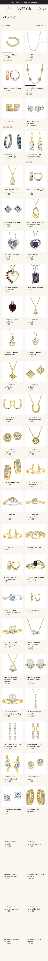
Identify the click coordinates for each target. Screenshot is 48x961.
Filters (8, 25)
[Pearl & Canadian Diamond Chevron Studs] (35, 664)
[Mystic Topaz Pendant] (35, 274)
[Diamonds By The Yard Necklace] (35, 861)
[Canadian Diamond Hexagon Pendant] (35, 436)
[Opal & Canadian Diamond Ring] (12, 629)
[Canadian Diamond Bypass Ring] (12, 501)
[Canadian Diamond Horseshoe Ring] (35, 469)
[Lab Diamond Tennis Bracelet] (12, 926)
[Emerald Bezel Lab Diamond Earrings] (35, 141)
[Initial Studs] (12, 108)
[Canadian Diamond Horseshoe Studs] (12, 404)
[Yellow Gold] (4, 60)
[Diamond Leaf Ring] (35, 534)
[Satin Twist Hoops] (35, 597)
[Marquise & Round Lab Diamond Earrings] (12, 731)
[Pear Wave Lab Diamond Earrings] (12, 763)
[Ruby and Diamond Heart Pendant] (12, 274)
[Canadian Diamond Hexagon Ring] (35, 501)
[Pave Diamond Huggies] (12, 469)
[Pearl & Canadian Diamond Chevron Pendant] (12, 664)
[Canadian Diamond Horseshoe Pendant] (35, 404)
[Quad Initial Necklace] (35, 75)
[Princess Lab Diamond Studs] (12, 796)
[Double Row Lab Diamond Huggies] (35, 796)
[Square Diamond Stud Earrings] (12, 209)
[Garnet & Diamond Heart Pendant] (12, 306)
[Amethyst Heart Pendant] (35, 241)
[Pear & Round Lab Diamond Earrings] (35, 731)
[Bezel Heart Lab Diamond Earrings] (35, 893)
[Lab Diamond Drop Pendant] (35, 698)
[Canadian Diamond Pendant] (35, 306)
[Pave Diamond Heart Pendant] (12, 241)
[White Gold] (7, 60)
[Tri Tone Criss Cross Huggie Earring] (12, 564)
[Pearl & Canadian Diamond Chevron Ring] (12, 698)
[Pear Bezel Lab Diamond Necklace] (35, 828)
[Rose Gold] (11, 60)
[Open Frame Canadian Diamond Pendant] (35, 209)
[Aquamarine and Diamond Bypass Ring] (12, 597)
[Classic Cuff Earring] (12, 41)
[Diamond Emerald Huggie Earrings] (12, 141)
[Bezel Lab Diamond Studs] (35, 763)
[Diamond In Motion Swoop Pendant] (12, 339)
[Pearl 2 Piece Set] (35, 41)
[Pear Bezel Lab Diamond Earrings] (12, 861)
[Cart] (44, 9)
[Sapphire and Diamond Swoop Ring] (35, 564)
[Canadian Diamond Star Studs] (35, 371)
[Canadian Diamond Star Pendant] (12, 371)
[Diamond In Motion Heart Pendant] (35, 339)
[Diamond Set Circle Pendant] (35, 926)
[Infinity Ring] (12, 534)
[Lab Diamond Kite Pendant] (12, 828)
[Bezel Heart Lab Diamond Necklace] (12, 893)
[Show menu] (3, 9)
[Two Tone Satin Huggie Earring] (35, 176)
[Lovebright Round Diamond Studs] (35, 108)
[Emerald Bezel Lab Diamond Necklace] (12, 176)
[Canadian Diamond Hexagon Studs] (12, 436)
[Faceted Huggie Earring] (12, 75)
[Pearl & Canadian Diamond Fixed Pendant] (35, 629)
